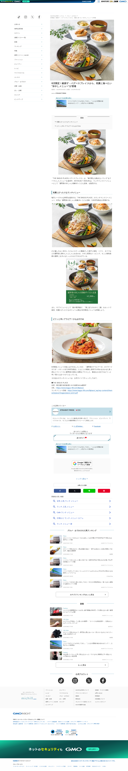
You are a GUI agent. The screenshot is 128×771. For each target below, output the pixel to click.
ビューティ (18, 64)
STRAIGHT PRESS (61, 93)
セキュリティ (51, 766)
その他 (103, 766)
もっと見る (82, 665)
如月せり (110, 626)
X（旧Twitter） (79, 426)
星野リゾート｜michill (21, 55)
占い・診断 (18, 90)
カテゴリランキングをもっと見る (82, 595)
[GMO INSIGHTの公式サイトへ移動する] (21, 713)
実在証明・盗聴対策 (18, 723)
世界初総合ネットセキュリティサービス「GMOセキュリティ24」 (29, 721)
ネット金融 (81, 766)
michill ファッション (107, 615)
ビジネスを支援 (42, 766)
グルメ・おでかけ (20, 81)
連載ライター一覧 (20, 37)
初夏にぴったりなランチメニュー (67, 122)
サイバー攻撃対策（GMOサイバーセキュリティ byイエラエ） (39, 723)
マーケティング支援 (60, 766)
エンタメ (17, 77)
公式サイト (56, 426)
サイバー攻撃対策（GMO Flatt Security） (66, 723)
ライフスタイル (19, 73)
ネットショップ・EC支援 (31, 766)
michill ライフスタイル (107, 543)
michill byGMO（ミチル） (57, 16)
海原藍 (111, 554)
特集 (15, 51)
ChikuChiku (110, 576)
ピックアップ (18, 99)
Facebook (97, 426)
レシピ (16, 68)
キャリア (17, 95)
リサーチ (69, 766)
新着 (15, 42)
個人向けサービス (96, 766)
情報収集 (75, 766)
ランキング (18, 46)
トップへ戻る (81, 479)
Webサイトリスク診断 (63, 721)
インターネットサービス (18, 766)
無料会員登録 (18, 28)
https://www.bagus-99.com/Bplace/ (70, 388)
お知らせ (17, 24)
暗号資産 (88, 766)
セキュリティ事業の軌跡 (93, 723)
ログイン (17, 33)
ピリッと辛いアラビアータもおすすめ (69, 126)
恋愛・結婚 (18, 86)
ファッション (18, 59)
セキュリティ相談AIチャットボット (79, 721)
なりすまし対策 (82, 723)
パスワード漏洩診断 (52, 721)
